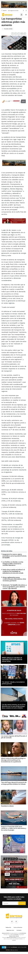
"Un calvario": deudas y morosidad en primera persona (13, 683)
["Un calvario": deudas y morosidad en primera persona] (14, 672)
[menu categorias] (26, 14)
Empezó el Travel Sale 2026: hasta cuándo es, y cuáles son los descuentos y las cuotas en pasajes (13, 828)
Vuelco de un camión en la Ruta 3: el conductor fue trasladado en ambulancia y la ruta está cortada (14, 571)
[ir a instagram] (16, 921)
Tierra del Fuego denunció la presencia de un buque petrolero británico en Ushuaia (13, 783)
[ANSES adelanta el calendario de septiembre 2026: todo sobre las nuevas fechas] (14, 648)
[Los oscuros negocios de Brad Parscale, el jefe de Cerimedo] (14, 727)
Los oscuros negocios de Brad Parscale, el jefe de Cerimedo (14, 737)
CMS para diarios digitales (14, 950)
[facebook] (23, 10)
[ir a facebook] (11, 921)
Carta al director (18, 927)
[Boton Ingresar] (21, 14)
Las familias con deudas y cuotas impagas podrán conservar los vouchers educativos (13, 563)
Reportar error (10, 930)
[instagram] (26, 10)
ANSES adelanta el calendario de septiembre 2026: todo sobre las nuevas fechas (12, 659)
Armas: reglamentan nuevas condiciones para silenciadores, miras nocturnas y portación (14, 579)
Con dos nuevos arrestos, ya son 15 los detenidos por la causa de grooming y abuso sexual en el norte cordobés (13, 706)
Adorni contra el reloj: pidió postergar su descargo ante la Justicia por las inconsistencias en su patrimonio (13, 760)
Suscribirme (22, 903)
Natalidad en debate (7, 806)
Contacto (19, 930)
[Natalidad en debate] (14, 797)
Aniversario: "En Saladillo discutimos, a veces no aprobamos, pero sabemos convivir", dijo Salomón (15, 586)
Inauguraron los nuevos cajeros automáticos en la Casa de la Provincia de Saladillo (14, 555)
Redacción (8, 927)
